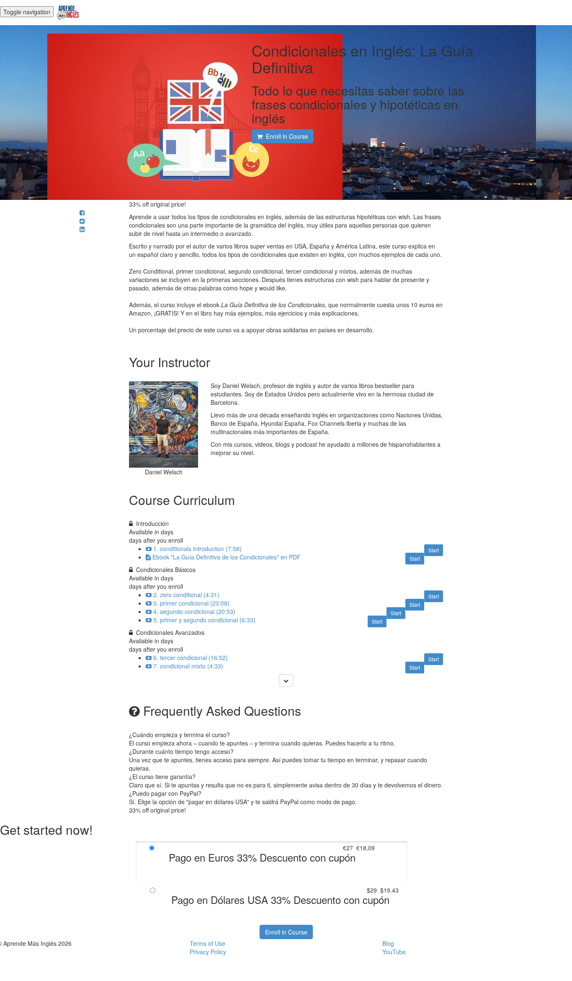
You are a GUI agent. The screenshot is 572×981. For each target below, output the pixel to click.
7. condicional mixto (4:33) (188, 666)
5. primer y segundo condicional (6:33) (204, 620)
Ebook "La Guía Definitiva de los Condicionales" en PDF (226, 557)
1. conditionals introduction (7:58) (197, 548)
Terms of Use (207, 943)
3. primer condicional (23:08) (191, 603)
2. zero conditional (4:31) (186, 594)
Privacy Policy (208, 951)
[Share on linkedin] (82, 229)
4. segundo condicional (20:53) (194, 611)
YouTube (394, 951)
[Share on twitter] (82, 221)
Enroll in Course (286, 932)
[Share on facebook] (82, 212)
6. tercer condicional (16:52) (190, 657)
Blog (388, 943)
